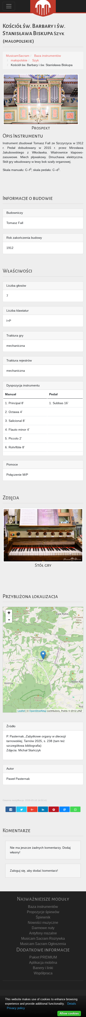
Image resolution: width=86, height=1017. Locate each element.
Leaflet (21, 710)
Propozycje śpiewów (43, 912)
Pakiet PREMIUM (43, 957)
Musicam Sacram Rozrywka (43, 938)
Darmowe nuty (43, 928)
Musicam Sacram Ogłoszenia (43, 944)
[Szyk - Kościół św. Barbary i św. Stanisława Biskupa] (43, 655)
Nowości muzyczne (43, 922)
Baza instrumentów (43, 907)
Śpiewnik (43, 917)
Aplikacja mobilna (43, 962)
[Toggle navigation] (9, 6)
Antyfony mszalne (43, 933)
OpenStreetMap (37, 710)
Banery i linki (43, 968)
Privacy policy (16, 1008)
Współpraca (43, 973)
